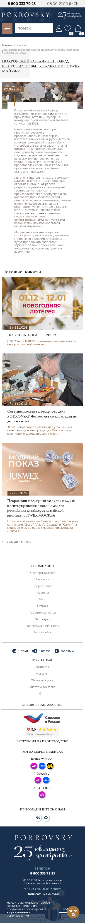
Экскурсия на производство (42, 741)
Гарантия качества (42, 612)
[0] (67, 28)
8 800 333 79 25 (22, 4)
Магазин (42, 673)
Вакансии (42, 579)
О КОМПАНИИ (42, 566)
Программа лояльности (43, 626)
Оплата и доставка (42, 687)
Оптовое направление (42, 705)
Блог (42, 599)
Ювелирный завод (42, 573)
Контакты (42, 667)
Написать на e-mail (43, 894)
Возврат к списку (19, 541)
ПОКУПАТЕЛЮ (41, 660)
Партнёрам (43, 619)
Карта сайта (42, 632)
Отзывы (42, 606)
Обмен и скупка (42, 680)
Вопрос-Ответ (42, 586)
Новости (42, 592)
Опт (42, 693)
